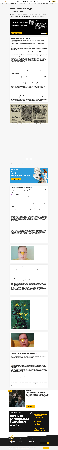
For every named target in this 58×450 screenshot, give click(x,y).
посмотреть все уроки (16, 33)
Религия (56, 3)
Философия (51, 3)
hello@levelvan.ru (12, 442)
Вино (47, 3)
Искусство (29, 3)
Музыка (25, 3)
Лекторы (38, 1)
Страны (6, 3)
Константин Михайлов (40, 22)
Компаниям (32, 1)
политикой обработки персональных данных (24, 448)
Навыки (21, 3)
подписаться (16, 179)
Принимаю (46, 448)
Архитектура (40, 3)
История (2, 3)
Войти (54, 1)
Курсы (18, 1)
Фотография (35, 3)
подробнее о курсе (31, 406)
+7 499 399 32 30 (11, 444)
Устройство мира (11, 3)
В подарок (25, 1)
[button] (31, 158)
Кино (44, 3)
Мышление (17, 3)
